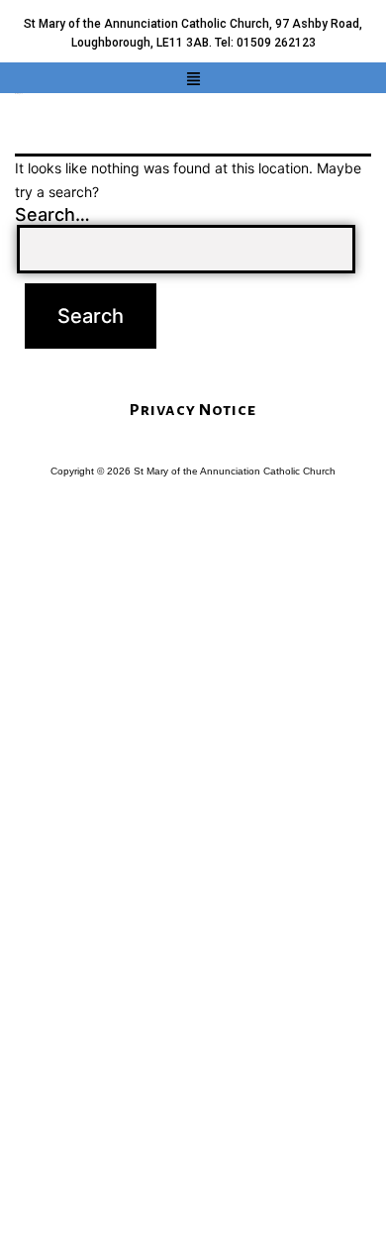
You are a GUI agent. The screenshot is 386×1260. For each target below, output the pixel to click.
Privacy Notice (193, 410)
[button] (193, 79)
